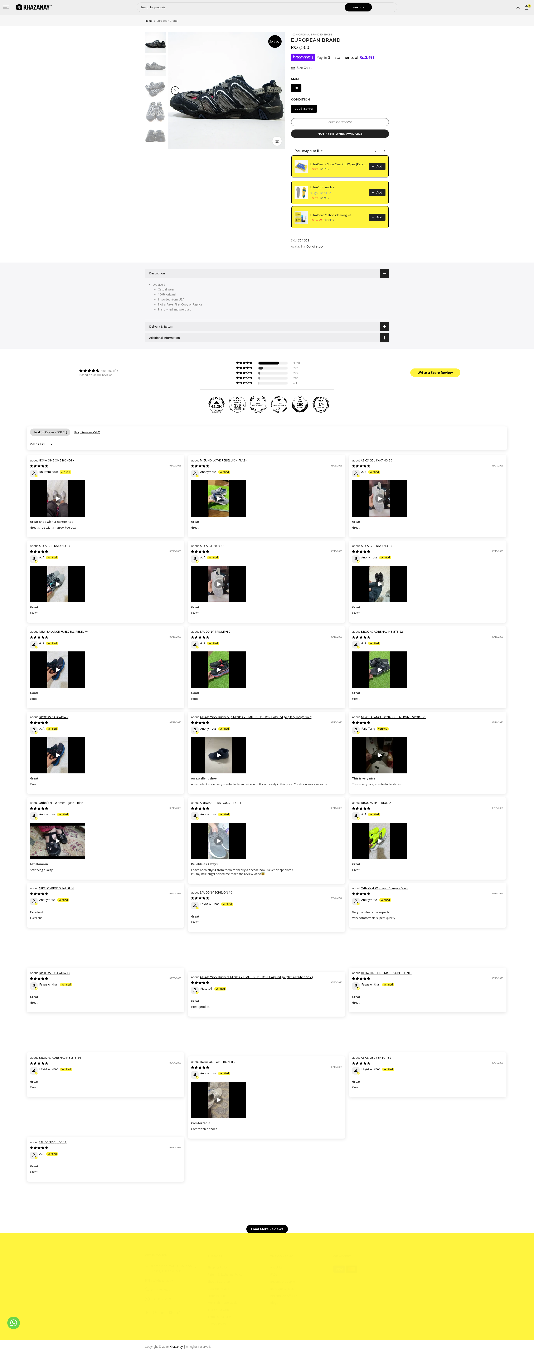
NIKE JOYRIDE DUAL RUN (56, 888)
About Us (276, 1267)
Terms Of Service (219, 1317)
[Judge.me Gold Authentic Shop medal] (258, 404)
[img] (98, 370)
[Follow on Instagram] (155, 1312)
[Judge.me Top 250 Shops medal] (300, 404)
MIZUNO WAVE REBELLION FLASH (223, 460)
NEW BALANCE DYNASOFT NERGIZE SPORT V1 (393, 717)
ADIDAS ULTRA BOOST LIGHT (220, 803)
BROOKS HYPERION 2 (376, 803)
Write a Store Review (435, 372)
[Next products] (384, 151)
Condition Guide (218, 1289)
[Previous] (175, 90)
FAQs (273, 1274)
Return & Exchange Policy (225, 1274)
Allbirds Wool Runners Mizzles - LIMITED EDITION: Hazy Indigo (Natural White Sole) (256, 977)
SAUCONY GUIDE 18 (53, 1142)
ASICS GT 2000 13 (212, 546)
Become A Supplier (283, 1281)
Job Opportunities (282, 1289)
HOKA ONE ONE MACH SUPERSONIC (386, 973)
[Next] (277, 90)
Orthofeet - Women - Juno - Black (61, 803)
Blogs (274, 1303)
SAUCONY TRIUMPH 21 (216, 632)
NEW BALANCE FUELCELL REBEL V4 (63, 632)
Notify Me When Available (340, 134)
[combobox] (241, 7)
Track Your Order (219, 1310)
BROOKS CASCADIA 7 (53, 717)
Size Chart (304, 68)
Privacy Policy (217, 1324)
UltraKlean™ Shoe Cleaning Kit (330, 215)
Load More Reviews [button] (267, 1229)
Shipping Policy (218, 1267)
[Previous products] (375, 151)
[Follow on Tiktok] (178, 1312)
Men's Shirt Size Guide (222, 1303)
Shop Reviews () (87, 432)
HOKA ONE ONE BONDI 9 (217, 1062)
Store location (217, 1296)
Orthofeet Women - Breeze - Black (384, 888)
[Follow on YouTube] (171, 1312)
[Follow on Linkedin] (163, 1312)
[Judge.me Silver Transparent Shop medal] (279, 404)
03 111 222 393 (162, 1299)
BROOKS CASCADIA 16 (54, 973)
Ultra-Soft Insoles (322, 187)
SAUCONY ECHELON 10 (216, 892)
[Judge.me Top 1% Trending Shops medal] (320, 404)
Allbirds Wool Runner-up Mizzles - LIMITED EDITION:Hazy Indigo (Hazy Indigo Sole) (256, 717)
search (358, 7)
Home (148, 20)
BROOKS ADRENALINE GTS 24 (60, 1058)
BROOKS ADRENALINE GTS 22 (382, 632)
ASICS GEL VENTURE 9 (376, 1058)
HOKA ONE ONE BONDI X (56, 460)
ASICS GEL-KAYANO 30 (376, 460)
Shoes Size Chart (219, 1281)
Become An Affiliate (283, 1296)
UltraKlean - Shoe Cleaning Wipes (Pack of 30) (338, 164)
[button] (244, 363)
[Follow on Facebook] (147, 1312)
